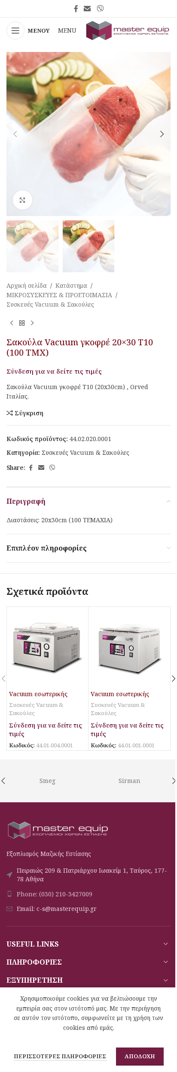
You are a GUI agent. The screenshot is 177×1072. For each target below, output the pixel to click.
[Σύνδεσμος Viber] (100, 8)
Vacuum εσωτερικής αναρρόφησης (38, 698)
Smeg (47, 781)
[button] (15, 134)
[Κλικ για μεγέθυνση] (22, 200)
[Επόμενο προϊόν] (32, 323)
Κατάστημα (71, 285)
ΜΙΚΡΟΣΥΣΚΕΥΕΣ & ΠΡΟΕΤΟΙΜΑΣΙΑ (59, 295)
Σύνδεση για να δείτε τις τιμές (54, 371)
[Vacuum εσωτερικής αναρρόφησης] (47, 647)
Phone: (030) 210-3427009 (54, 894)
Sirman (129, 781)
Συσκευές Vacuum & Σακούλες (50, 304)
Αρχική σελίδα (26, 285)
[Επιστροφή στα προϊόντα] (22, 323)
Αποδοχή (140, 1056)
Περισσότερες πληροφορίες (60, 1056)
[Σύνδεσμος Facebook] (76, 8)
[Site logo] (128, 30)
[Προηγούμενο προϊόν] (11, 323)
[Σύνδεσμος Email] (87, 8)
